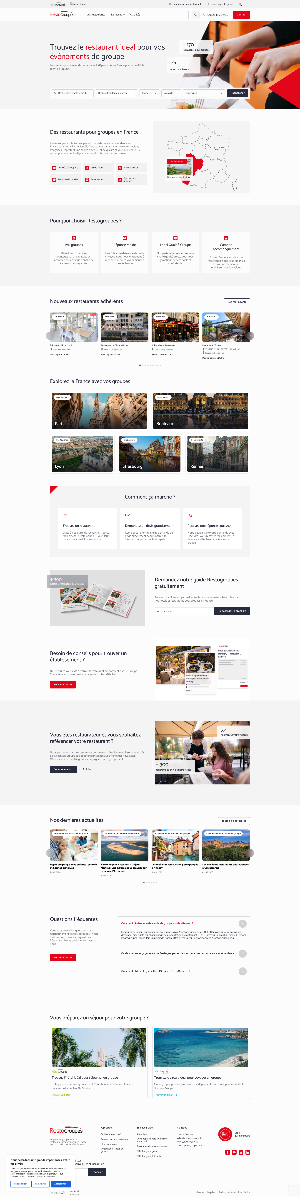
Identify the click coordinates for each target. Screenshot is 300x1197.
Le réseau (116, 14)
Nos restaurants (109, 1144)
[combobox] (115, 93)
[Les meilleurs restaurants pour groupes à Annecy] (175, 851)
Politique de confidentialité (234, 1192)
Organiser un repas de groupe (112, 1150)
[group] (74, 327)
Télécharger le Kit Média (149, 1156)
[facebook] (227, 1152)
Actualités (134, 14)
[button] (73, 340)
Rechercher (238, 93)
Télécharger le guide (222, 4)
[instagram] (241, 1152)
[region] (40, 1173)
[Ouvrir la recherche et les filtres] (196, 14)
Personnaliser (20, 1184)
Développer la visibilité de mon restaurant (152, 1140)
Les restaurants (96, 14)
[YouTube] (234, 1152)
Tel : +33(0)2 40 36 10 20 (187, 1142)
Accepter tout (60, 1184)
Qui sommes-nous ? (111, 1134)
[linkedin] (247, 1152)
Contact (241, 15)
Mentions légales (205, 1192)
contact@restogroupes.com (189, 1145)
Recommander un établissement (153, 1146)
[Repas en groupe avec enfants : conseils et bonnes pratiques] (74, 851)
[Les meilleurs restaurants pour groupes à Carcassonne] (226, 851)
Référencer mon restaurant (187, 4)
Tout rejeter (40, 1184)
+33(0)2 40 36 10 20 (217, 15)
